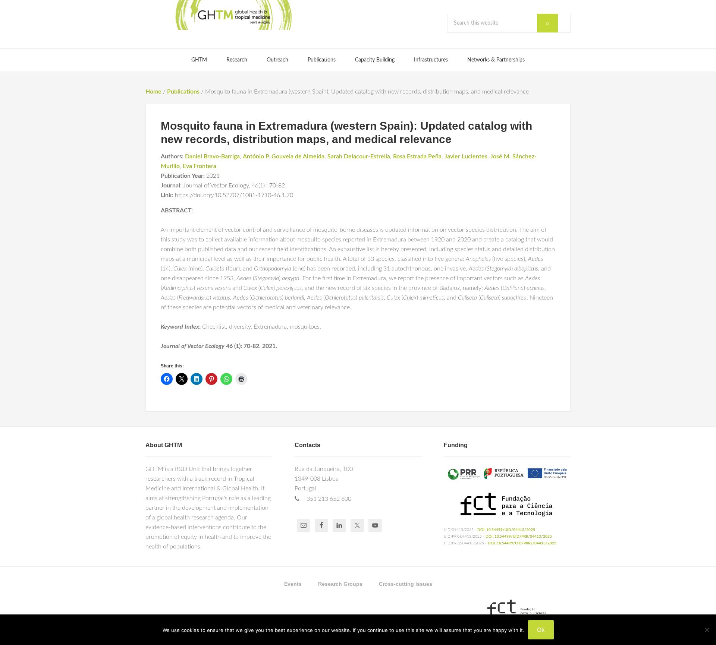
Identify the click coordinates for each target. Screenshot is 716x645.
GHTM (233, 15)
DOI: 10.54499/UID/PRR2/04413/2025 (522, 543)
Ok (541, 629)
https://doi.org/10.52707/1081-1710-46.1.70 (234, 195)
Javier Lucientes (466, 156)
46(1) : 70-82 (268, 186)
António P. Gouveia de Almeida (283, 156)
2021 (213, 176)
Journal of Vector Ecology (216, 186)
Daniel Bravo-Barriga (212, 156)
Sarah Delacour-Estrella (358, 156)
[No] (706, 629)
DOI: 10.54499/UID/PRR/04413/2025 (519, 536)
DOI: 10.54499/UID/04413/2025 (506, 530)
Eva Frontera (199, 166)
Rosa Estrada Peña (417, 156)
